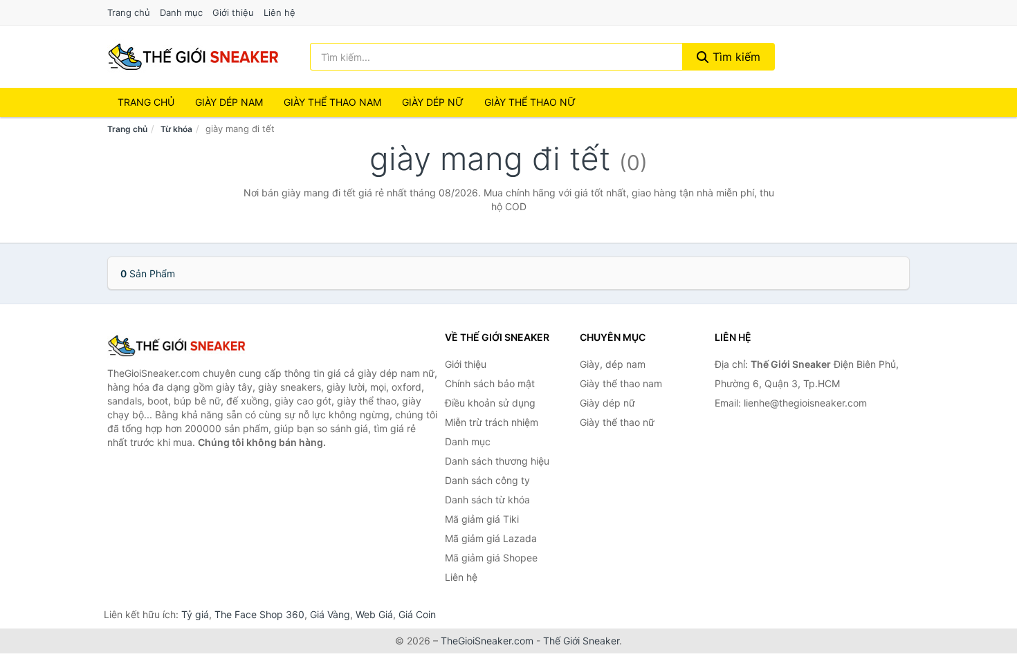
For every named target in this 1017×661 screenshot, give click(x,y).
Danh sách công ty (487, 480)
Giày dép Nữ (433, 102)
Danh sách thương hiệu (497, 461)
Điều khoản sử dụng (490, 403)
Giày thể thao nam (621, 383)
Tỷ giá (195, 614)
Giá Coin (417, 614)
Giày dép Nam (229, 102)
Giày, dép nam (612, 364)
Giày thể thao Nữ (530, 102)
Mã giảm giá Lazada (491, 538)
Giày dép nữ (607, 403)
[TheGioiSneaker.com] (193, 56)
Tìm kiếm (734, 57)
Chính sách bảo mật (490, 383)
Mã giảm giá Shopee (491, 558)
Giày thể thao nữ (617, 422)
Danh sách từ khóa (487, 499)
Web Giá (374, 614)
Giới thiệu (233, 12)
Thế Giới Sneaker (581, 640)
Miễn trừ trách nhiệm (491, 422)
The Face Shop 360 (259, 614)
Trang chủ (128, 12)
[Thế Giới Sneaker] (176, 346)
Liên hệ (279, 12)
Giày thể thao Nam (332, 102)
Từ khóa (176, 129)
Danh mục (181, 12)
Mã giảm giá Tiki (482, 519)
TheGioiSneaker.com (487, 640)
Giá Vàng (330, 614)
